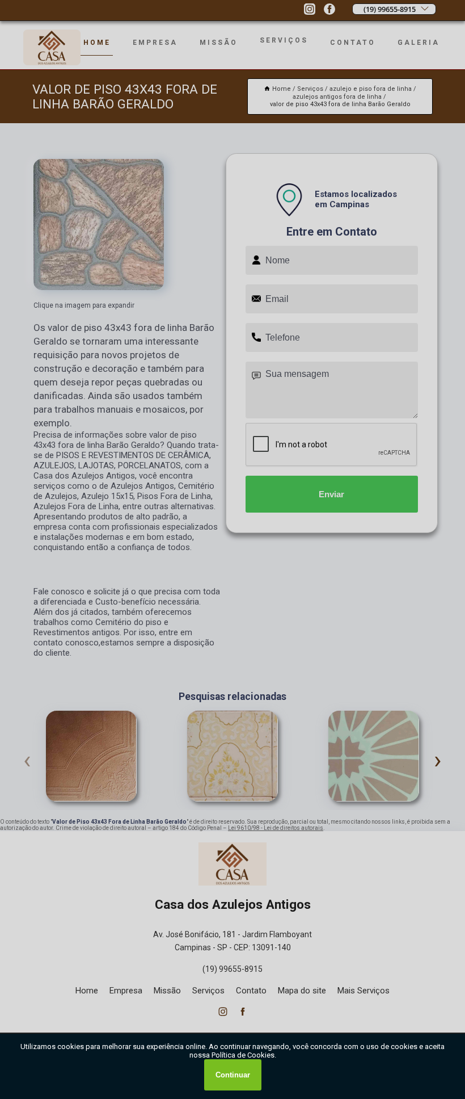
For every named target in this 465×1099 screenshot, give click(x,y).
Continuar (232, 1075)
